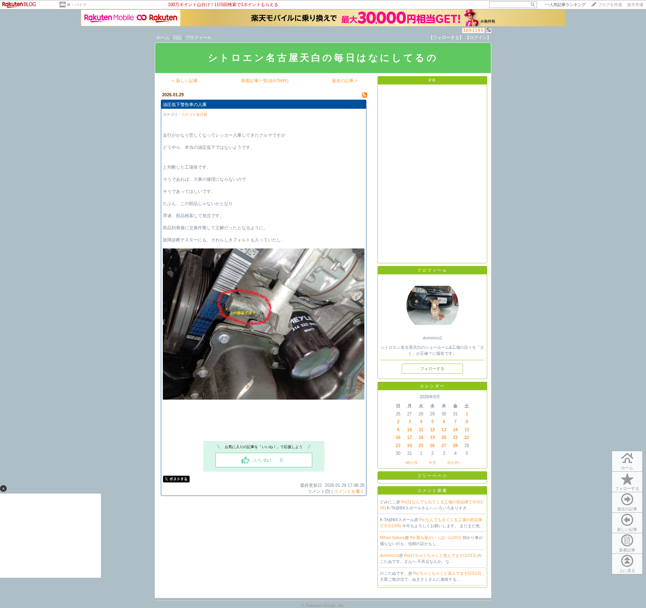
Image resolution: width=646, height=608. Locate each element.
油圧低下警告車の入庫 (185, 104)
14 (455, 429)
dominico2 (389, 555)
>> (565, 4)
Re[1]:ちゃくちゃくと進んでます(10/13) (440, 555)
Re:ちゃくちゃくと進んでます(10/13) (447, 573)
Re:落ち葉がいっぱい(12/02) (436, 537)
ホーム (162, 37)
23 (398, 445)
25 (421, 445)
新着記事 (627, 550)
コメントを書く (349, 491)
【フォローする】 (446, 37)
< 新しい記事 (185, 80)
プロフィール (198, 37)
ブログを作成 (610, 4)
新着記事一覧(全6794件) (264, 80)
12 (432, 429)
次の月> (453, 463)
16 (398, 437)
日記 (177, 37)
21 (455, 437)
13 (443, 429)
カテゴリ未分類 (194, 114)
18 (421, 437)
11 (421, 429)
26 (432, 445)
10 (409, 429)
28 (455, 445)
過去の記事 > (345, 80)
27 (443, 445)
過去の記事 (627, 509)
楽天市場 (635, 4)
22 (466, 437)
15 (466, 429)
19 (432, 437)
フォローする (627, 488)
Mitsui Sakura (392, 537)
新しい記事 (627, 529)
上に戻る (627, 570)
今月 (432, 463)
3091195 (473, 30)
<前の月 (411, 463)
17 (409, 437)
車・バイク (77, 4)
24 (409, 445)
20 (443, 437)
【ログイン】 (478, 37)
